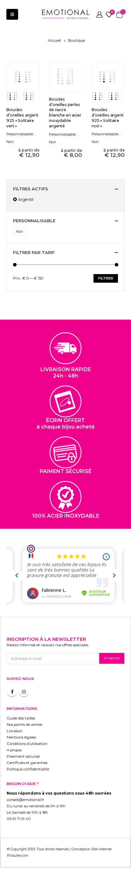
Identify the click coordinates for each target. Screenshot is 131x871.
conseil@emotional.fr (25, 799)
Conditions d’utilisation (27, 743)
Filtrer (105, 278)
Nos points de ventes (24, 724)
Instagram (24, 692)
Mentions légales (21, 737)
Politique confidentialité (28, 769)
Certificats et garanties (27, 763)
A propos (14, 750)
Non (19, 231)
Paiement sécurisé (23, 756)
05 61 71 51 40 (19, 819)
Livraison (15, 731)
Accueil (54, 40)
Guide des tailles (21, 718)
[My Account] (99, 14)
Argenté (26, 199)
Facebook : (12, 692)
